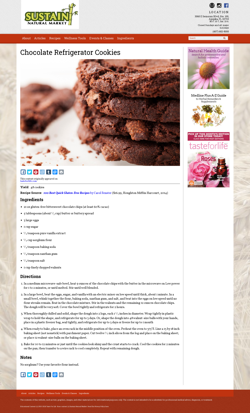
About (26, 38)
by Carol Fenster (78, 193)
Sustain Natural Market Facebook (226, 5)
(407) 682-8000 (221, 31)
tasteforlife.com (28, 181)
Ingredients (125, 38)
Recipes (54, 38)
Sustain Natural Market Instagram (219, 5)
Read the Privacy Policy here (98, 406)
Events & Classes (101, 38)
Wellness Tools (75, 38)
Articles (40, 38)
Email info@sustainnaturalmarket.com (212, 5)
